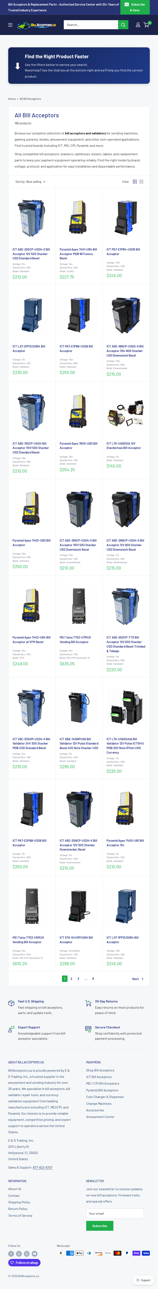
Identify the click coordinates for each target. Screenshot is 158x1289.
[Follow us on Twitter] (19, 1253)
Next (135, 979)
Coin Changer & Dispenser (105, 1097)
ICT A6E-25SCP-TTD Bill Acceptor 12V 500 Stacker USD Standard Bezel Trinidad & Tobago (126, 644)
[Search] (123, 24)
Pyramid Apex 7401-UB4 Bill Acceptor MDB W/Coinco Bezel (78, 253)
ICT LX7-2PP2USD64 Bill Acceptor (29, 348)
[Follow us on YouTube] (34, 1253)
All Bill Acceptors (30, 98)
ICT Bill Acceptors (99, 1077)
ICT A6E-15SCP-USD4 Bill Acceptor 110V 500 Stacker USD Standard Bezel (31, 448)
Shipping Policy (19, 1202)
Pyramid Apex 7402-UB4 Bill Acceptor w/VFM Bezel (32, 639)
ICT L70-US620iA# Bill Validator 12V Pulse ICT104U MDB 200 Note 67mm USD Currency (125, 745)
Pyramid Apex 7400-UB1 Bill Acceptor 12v (125, 843)
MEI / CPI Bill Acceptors (102, 1083)
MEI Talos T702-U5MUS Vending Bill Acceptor (28, 940)
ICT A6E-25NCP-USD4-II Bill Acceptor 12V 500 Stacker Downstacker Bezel (78, 845)
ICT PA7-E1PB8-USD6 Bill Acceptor (76, 348)
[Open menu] (10, 25)
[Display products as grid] (135, 181)
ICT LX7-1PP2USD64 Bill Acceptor (123, 940)
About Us (14, 1189)
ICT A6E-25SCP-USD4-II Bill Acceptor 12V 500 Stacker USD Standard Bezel (31, 253)
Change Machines (99, 1103)
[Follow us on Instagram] (27, 1253)
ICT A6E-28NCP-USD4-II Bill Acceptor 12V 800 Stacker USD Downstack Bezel (125, 544)
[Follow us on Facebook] (11, 1253)
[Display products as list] (141, 181)
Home (12, 98)
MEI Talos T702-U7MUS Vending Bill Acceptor (75, 639)
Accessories (95, 1110)
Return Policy (17, 1209)
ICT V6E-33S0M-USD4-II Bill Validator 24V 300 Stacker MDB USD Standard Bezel (31, 743)
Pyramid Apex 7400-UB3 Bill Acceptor (32, 542)
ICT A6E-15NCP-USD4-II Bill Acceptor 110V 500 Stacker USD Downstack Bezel (78, 544)
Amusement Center (100, 1117)
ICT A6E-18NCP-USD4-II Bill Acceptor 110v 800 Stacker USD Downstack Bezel (125, 350)
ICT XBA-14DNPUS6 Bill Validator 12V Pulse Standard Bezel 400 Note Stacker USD (79, 743)
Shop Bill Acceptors (100, 1070)
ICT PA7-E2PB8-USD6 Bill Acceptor (29, 843)
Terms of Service (20, 1215)
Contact (14, 1195)
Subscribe (99, 1226)
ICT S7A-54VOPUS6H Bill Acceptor (76, 940)
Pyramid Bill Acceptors (102, 1090)
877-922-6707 (42, 1167)
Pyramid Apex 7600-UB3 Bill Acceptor (79, 446)
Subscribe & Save (137, 7)
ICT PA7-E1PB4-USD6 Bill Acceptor (123, 251)
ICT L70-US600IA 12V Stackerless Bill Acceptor (124, 446)
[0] (146, 24)
